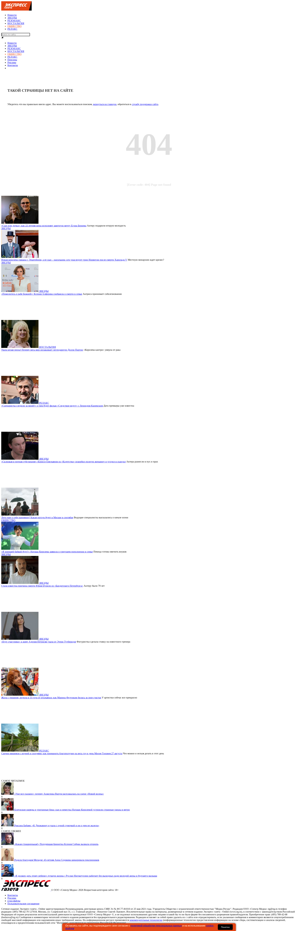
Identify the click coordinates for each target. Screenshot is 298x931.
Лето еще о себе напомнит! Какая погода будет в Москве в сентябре (37, 517)
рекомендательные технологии (146, 920)
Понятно (225, 927)
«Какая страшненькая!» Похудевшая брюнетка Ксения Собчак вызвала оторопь (56, 844)
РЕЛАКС (12, 29)
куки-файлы (13, 900)
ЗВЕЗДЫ (12, 17)
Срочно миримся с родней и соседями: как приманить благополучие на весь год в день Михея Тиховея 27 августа (61, 753)
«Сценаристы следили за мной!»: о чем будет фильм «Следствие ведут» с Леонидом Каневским (52, 405)
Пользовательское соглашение (23, 903)
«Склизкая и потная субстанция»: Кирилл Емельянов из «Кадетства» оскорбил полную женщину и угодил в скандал (63, 461)
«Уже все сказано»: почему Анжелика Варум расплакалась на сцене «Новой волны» (59, 794)
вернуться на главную (104, 104)
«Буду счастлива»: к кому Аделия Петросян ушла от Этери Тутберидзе (38, 641)
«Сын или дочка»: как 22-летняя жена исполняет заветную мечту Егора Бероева (43, 225)
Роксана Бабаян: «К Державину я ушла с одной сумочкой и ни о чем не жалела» (56, 825)
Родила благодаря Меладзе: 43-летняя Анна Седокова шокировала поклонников (56, 860)
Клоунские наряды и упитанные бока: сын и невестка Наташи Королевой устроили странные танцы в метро (72, 809)
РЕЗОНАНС (14, 20)
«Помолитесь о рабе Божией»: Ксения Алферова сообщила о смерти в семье (41, 294)
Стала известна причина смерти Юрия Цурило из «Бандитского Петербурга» (42, 585)
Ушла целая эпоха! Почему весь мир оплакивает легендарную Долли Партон (42, 350)
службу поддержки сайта (145, 104)
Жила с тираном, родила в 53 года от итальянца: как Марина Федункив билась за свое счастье (51, 697)
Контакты (12, 65)
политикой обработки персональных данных (156, 925)
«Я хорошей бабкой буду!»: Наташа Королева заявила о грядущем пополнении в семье (47, 551)
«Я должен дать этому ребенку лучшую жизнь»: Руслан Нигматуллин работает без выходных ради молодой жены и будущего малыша (85, 875)
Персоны (12, 59)
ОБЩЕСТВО (14, 26)
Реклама (11, 62)
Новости (12, 15)
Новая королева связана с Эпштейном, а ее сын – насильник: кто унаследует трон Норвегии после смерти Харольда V (64, 259)
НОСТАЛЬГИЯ (15, 23)
